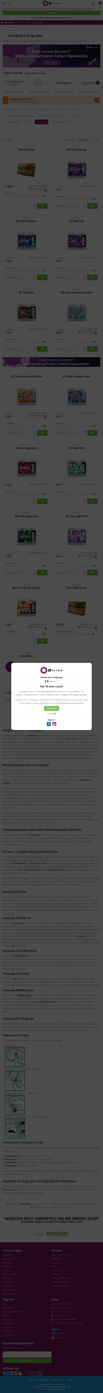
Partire (50, 713)
